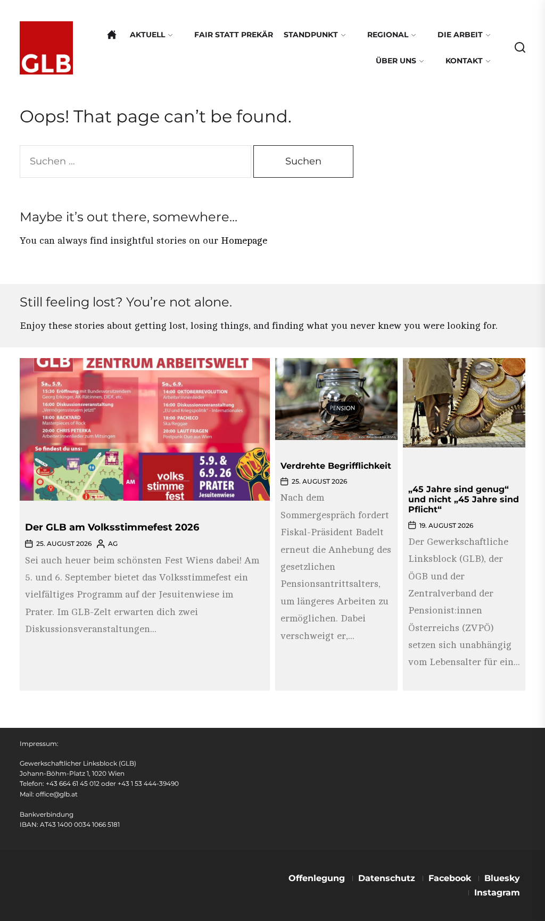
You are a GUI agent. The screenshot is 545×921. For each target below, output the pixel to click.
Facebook (449, 878)
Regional (387, 34)
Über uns (396, 60)
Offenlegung (316, 878)
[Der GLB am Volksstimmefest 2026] (145, 429)
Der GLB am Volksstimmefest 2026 (112, 527)
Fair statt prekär (233, 34)
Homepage (244, 240)
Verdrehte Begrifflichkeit (335, 466)
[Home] (112, 34)
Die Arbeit (460, 34)
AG (113, 543)
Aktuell (147, 34)
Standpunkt (311, 34)
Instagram (497, 892)
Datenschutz (386, 878)
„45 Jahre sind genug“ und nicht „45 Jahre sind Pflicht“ (463, 499)
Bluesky (502, 878)
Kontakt (464, 60)
